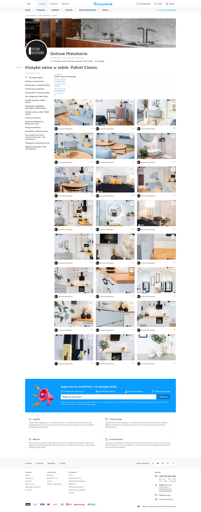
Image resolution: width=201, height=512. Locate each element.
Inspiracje (42, 4)
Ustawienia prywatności (77, 490)
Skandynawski (59, 91)
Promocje (28, 490)
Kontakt (71, 493)
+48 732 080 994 (167, 476)
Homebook (73, 472)
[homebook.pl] (103, 4)
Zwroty (49, 481)
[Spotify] (173, 463)
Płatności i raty (52, 478)
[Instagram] (163, 463)
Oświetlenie (29, 478)
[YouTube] (158, 463)
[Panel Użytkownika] (158, 4)
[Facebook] (153, 463)
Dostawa (50, 475)
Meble (27, 475)
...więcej (93, 404)
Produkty (28, 463)
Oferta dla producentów (77, 481)
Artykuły (62, 463)
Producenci (54, 4)
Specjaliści (65, 4)
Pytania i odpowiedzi (54, 484)
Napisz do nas (164, 495)
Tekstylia (28, 481)
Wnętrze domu (59, 81)
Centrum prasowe (75, 478)
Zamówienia (51, 472)
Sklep (29, 4)
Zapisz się (164, 397)
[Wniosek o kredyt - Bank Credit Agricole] (92, 504)
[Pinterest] (168, 463)
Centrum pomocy (166, 499)
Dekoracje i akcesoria (32, 487)
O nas (71, 475)
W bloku (57, 86)
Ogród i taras (30, 484)
